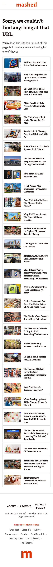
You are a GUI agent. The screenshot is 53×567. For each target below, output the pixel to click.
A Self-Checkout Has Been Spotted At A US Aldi (36, 148)
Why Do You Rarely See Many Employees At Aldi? (35, 290)
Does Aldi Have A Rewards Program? (33, 388)
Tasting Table (16, 538)
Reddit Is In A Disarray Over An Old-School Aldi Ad (36, 134)
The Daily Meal (33, 538)
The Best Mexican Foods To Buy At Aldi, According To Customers (36, 331)
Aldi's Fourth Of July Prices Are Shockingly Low (34, 106)
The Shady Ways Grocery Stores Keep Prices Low (36, 317)
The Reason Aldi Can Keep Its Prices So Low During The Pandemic (35, 161)
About (11, 506)
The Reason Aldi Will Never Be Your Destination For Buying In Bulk (35, 373)
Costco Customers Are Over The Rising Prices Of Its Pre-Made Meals (35, 304)
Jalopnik (26, 529)
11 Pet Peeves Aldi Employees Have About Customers (35, 189)
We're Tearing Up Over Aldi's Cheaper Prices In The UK (35, 402)
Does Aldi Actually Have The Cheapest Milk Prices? (36, 203)
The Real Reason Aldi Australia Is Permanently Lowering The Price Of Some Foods (36, 434)
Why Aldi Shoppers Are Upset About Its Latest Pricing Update (35, 77)
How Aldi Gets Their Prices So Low (33, 175)
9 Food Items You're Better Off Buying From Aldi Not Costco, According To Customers (36, 274)
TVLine (37, 529)
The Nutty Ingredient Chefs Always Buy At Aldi (34, 120)
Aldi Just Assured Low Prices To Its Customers (35, 64)
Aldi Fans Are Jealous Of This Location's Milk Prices (36, 258)
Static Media (18, 513)
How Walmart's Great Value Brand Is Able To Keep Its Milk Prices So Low (35, 418)
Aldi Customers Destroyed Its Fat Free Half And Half (34, 481)
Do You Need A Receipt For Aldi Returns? (35, 358)
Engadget (14, 529)
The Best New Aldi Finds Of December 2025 (36, 450)
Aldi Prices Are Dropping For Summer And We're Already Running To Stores (36, 465)
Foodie (23, 534)
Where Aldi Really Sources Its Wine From (35, 345)
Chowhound (11, 534)
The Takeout (26, 542)
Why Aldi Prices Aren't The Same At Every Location (35, 217)
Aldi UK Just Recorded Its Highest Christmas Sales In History (35, 231)
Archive (25, 506)
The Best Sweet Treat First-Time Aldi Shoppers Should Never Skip (36, 92)
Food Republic (37, 534)
